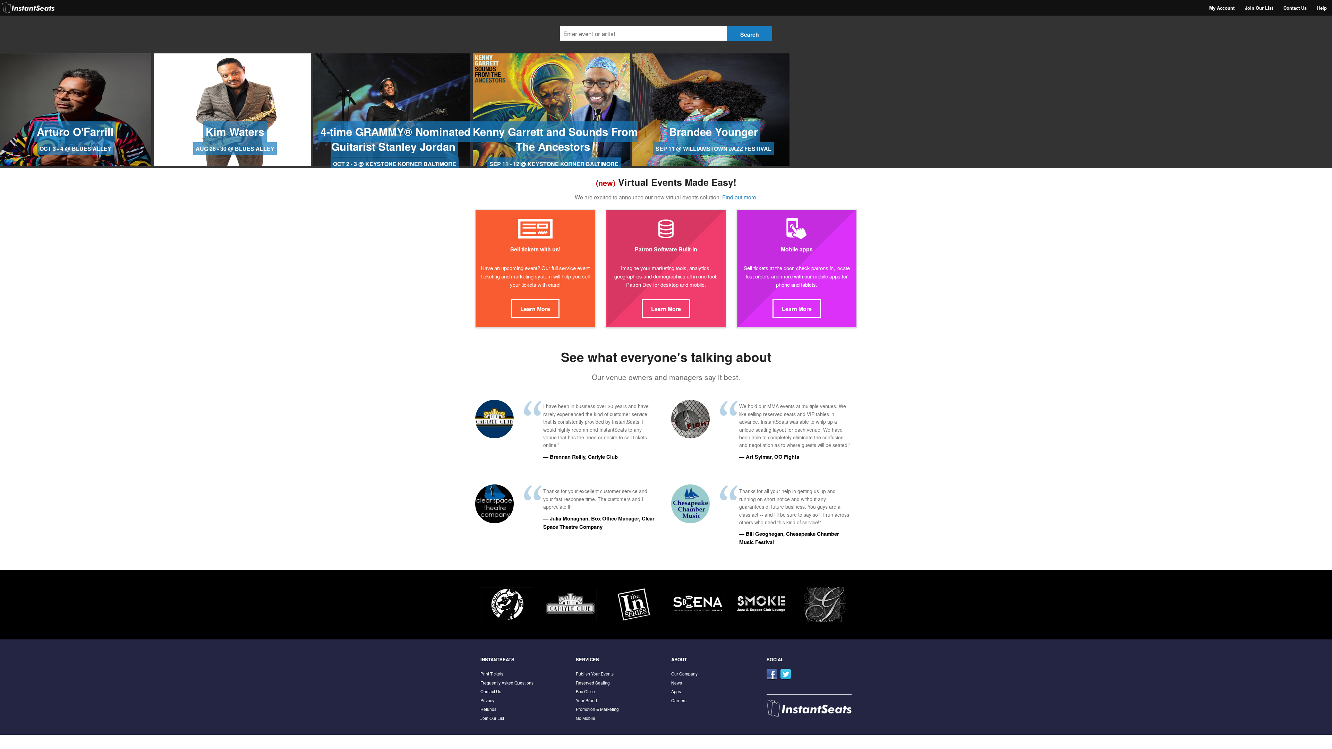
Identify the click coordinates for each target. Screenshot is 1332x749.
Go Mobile (585, 718)
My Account (1222, 8)
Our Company (684, 674)
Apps (676, 691)
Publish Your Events (595, 674)
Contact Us (1295, 8)
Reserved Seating (593, 683)
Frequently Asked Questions (506, 683)
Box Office (585, 691)
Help (1322, 8)
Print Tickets (491, 674)
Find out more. (740, 197)
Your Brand (586, 700)
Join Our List (1259, 8)
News (676, 683)
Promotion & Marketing (597, 709)
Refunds (488, 709)
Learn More (535, 309)
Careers (678, 700)
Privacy (487, 700)
